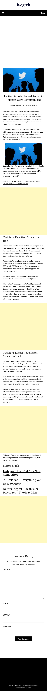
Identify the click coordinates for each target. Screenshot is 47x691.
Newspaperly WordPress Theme (27, 686)
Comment (9, 569)
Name (6, 603)
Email (6, 615)
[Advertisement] (23, 40)
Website (7, 626)
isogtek (34, 105)
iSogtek (23, 5)
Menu (42, 13)
